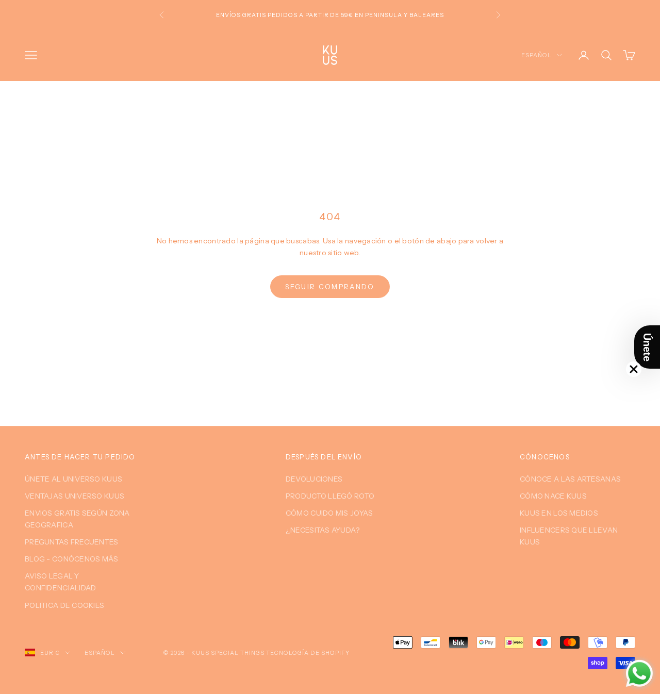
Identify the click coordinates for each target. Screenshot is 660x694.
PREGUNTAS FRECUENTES (72, 542)
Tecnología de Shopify (308, 652)
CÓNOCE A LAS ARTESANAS (570, 479)
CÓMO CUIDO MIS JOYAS (329, 513)
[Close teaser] (633, 369)
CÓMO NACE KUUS (553, 496)
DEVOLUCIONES (314, 479)
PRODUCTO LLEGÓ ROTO (330, 496)
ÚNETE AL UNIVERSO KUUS (73, 479)
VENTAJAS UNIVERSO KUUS (74, 496)
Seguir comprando (329, 287)
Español (536, 55)
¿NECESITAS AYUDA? (323, 530)
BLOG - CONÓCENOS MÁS (72, 559)
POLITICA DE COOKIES (64, 605)
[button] (647, 347)
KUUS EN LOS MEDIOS (559, 513)
